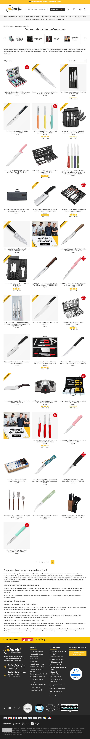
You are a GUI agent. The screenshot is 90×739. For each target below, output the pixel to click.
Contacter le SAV (35, 687)
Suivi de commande (56, 662)
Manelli (5, 26)
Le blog (32, 682)
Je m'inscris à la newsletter (78, 653)
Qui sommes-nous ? (36, 651)
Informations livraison (57, 659)
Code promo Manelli (36, 679)
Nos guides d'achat (56, 691)
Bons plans (60, 19)
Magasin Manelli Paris (37, 666)
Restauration (24, 16)
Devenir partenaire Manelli (38, 674)
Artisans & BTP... (62, 16)
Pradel (13, 597)
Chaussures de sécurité (77, 16)
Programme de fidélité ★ (58, 651)
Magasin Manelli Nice (37, 664)
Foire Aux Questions (56, 656)
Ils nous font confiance (37, 676)
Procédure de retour (56, 665)
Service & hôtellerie (48, 16)
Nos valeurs (34, 661)
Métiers (52, 19)
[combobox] (36, 9)
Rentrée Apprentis (10, 16)
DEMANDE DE (56, 9)
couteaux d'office (35, 595)
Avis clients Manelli (36, 690)
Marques (44, 19)
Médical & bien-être (33, 19)
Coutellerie (34, 16)
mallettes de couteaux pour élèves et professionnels (61, 595)
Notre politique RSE (36, 654)
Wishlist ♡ (53, 654)
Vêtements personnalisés (38, 684)
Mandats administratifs (57, 688)
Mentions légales (55, 676)
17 (47, 562)
